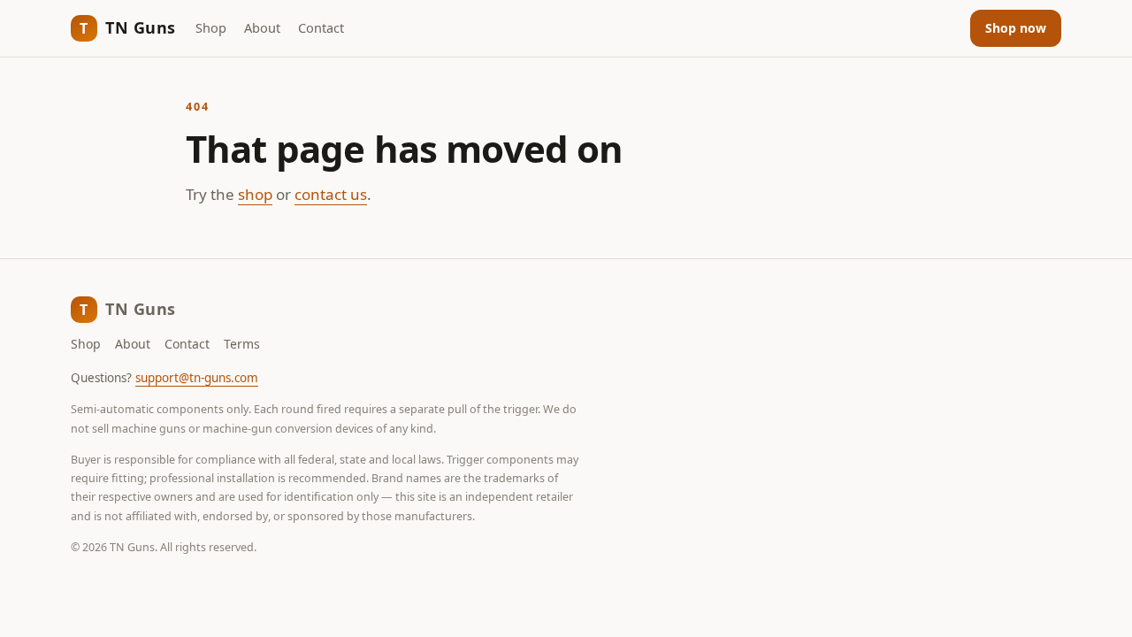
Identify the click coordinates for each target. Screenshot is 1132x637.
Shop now (1015, 27)
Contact (321, 27)
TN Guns (128, 27)
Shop (210, 27)
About (262, 27)
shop (255, 194)
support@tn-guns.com (196, 378)
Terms (242, 343)
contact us (330, 194)
